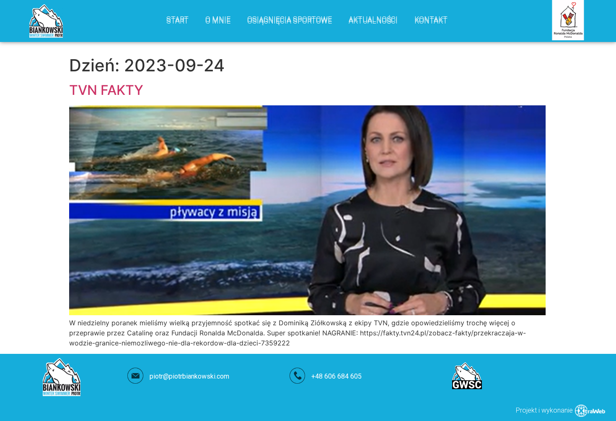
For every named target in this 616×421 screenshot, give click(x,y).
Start (177, 21)
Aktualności (373, 21)
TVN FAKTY (106, 90)
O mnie (217, 21)
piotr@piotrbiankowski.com (189, 376)
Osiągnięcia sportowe (289, 21)
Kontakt (431, 21)
